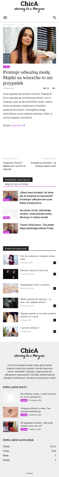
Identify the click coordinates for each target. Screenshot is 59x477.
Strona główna (9, 24)
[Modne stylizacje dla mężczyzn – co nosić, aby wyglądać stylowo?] (10, 303)
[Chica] (29, 7)
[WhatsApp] (27, 144)
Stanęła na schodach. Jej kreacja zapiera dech (43, 164)
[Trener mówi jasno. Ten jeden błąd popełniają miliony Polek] (10, 228)
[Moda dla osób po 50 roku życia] (10, 274)
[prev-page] (5, 239)
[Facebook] (6, 144)
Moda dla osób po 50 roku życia (34, 270)
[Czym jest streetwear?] (10, 331)
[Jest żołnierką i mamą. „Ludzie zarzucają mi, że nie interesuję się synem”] (10, 397)
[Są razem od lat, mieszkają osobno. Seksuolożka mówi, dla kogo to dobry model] (10, 214)
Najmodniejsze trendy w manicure (35, 285)
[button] (5, 18)
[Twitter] (13, 144)
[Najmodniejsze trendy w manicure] (10, 288)
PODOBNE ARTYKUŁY (18, 180)
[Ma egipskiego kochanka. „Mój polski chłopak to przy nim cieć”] (10, 426)
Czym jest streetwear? (29, 328)
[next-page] (10, 239)
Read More (17, 125)
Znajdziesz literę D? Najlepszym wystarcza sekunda (14, 166)
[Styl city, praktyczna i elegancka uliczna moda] (10, 260)
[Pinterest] (20, 144)
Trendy (21, 24)
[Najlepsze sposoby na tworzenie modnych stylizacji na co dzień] (10, 317)
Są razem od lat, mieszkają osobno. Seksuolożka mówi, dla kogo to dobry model (36, 214)
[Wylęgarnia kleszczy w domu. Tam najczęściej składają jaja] (10, 412)
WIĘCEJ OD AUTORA (17, 184)
